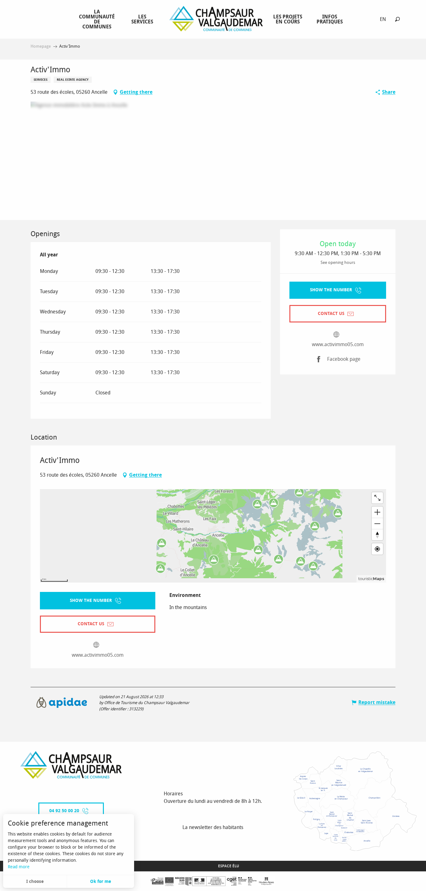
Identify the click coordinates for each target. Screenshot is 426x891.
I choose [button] (35, 881)
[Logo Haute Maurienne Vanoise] (71, 765)
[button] (397, 19)
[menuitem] (98, 19)
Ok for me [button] (100, 881)
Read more (19, 867)
